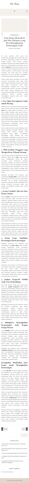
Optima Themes (18, 480)
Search (24, 435)
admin (19, 48)
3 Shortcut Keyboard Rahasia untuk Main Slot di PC (15, 453)
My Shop (14, 3)
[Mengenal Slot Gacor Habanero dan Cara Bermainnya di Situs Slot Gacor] (4, 429)
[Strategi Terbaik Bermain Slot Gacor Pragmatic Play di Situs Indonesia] (25, 429)
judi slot (11, 57)
